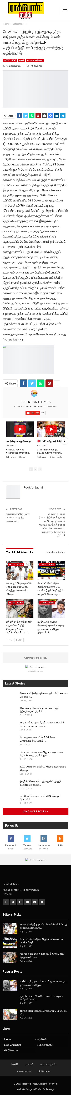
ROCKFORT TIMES (36, 402)
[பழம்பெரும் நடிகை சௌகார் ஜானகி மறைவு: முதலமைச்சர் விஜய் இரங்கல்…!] (51, 608)
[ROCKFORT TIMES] (34, 393)
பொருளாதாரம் (45, 1044)
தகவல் (21, 60)
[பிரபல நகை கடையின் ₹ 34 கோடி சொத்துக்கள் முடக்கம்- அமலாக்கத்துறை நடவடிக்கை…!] (10, 741)
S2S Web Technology (43, 1089)
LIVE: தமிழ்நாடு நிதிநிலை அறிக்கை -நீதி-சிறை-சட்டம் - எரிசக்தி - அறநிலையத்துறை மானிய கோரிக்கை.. (52, 441)
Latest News (10, 60)
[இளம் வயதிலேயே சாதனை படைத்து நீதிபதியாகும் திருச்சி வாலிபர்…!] (10, 711)
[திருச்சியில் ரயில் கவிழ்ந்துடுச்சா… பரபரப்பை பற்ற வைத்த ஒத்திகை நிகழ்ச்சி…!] (10, 1014)
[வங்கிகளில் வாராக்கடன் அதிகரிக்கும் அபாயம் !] (10, 799)
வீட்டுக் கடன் (11, 1050)
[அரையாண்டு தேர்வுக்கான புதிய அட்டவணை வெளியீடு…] (10, 697)
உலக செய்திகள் (12, 1044)
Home (8, 1039)
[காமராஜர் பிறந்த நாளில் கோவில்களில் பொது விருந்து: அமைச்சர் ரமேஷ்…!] (19, 570)
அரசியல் (42, 1039)
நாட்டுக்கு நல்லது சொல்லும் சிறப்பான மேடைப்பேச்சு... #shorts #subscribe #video (20, 441)
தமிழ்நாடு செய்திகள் (35, 60)
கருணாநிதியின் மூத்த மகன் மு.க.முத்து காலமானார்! (18, 517)
